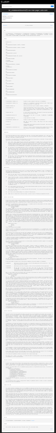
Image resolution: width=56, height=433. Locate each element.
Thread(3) (32, 420)
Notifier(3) (5, 25)
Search (52, 6)
